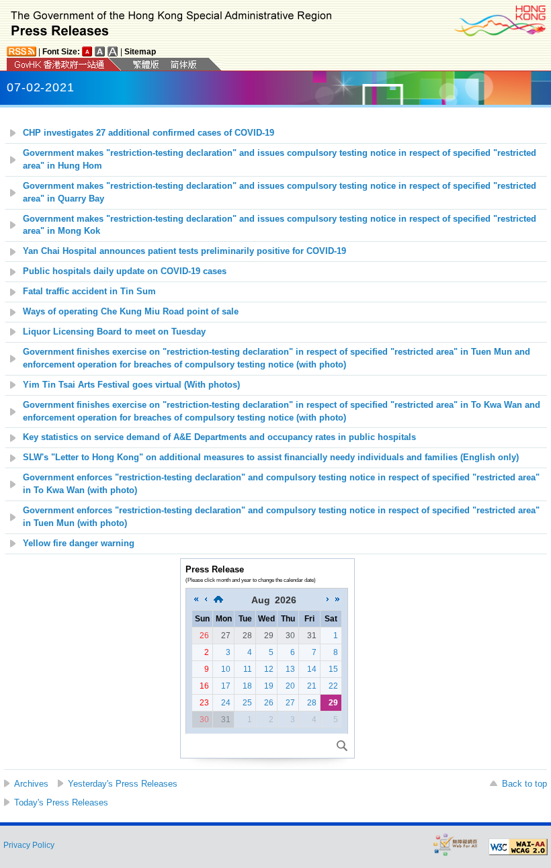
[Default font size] (87, 51)
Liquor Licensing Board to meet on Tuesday (114, 332)
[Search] (342, 745)
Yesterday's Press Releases (122, 784)
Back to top (524, 784)
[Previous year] (196, 600)
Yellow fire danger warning (78, 543)
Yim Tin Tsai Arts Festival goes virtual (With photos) (131, 385)
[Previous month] (205, 600)
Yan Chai (184, 251)
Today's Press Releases (61, 802)
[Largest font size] (113, 51)
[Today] (218, 600)
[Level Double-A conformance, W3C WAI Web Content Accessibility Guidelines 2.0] (518, 847)
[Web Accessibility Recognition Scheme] (455, 844)
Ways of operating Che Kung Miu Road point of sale (131, 311)
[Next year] (337, 600)
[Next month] (328, 600)
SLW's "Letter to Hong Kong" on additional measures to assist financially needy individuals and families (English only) (271, 457)
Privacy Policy (28, 845)
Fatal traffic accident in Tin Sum (89, 291)
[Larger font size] (100, 51)
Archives (31, 784)
